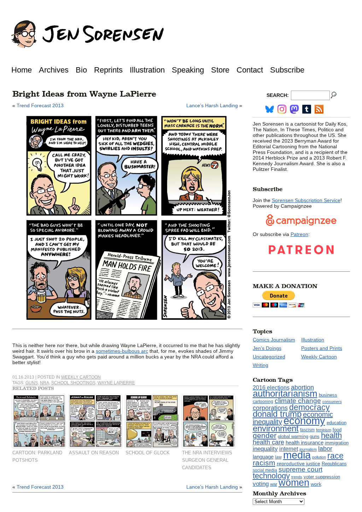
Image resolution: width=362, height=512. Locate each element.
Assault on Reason (94, 452)
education (336, 422)
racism (264, 463)
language (263, 457)
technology (271, 475)
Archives (54, 69)
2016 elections (271, 388)
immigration (337, 442)
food (337, 429)
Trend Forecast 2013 (40, 105)
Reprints (108, 69)
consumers (332, 401)
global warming (293, 436)
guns (31, 382)
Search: (278, 95)
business (328, 395)
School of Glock (147, 452)
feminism (323, 430)
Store (220, 69)
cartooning (263, 401)
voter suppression (322, 476)
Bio (81, 69)
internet (288, 449)
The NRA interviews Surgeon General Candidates (207, 460)
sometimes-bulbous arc (122, 351)
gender (264, 435)
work (316, 484)
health (331, 435)
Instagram (282, 109)
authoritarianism (285, 393)
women (294, 482)
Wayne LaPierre (116, 382)
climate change (298, 400)
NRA (44, 382)
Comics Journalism (274, 340)
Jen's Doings (267, 348)
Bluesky (269, 109)
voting (261, 484)
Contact (250, 69)
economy (304, 420)
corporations (270, 408)
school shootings (73, 382)
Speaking (188, 69)
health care (268, 442)
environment (276, 428)
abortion (302, 387)
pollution (319, 457)
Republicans (334, 463)
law (278, 457)
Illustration (147, 69)
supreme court (300, 469)
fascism (307, 429)
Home (21, 69)
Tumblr (306, 109)
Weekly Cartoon (81, 377)
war (273, 484)
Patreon (299, 234)
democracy (309, 407)
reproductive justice (298, 463)
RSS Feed (319, 109)
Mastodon (294, 109)
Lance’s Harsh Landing (212, 105)
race (335, 455)
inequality (265, 448)
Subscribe (287, 69)
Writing (260, 365)
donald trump (277, 414)
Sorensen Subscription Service (306, 200)
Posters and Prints (321, 348)
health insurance (304, 442)
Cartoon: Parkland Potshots (37, 456)
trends (296, 477)
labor (325, 448)
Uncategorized (269, 356)
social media (265, 470)
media (297, 455)
